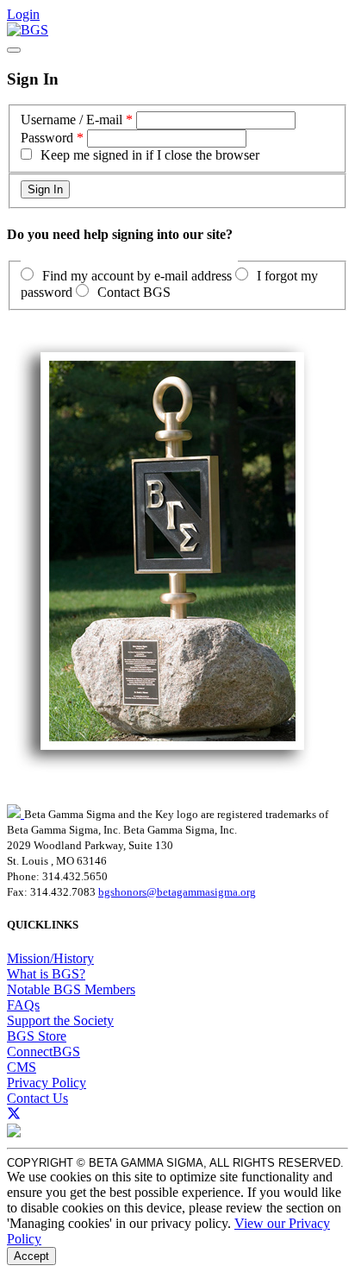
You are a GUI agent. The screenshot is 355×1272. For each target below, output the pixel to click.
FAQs (23, 1005)
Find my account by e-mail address (137, 275)
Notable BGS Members (71, 989)
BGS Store (36, 1036)
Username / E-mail (71, 119)
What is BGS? (46, 974)
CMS (21, 1067)
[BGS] (27, 29)
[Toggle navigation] (14, 50)
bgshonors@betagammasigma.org (177, 891)
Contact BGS (134, 292)
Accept (31, 1256)
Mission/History (50, 958)
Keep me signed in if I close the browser (149, 155)
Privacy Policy (46, 1082)
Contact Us (37, 1098)
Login (23, 14)
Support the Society (60, 1020)
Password (47, 137)
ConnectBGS (43, 1051)
